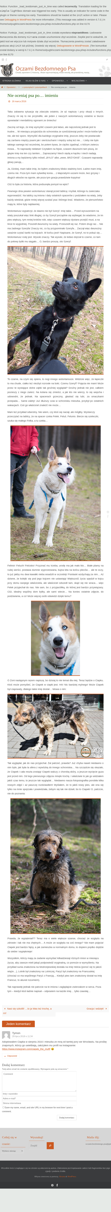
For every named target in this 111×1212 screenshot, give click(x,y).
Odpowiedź (12, 1056)
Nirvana (62, 1177)
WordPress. (72, 1177)
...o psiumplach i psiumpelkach (34, 87)
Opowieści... (12, 87)
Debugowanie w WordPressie (73, 45)
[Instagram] (3, 59)
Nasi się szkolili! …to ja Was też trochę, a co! (27, 1010)
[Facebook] (6, 59)
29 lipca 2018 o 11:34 (22, 1036)
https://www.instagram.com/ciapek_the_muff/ (26, 1049)
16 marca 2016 (19, 101)
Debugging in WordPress (18, 19)
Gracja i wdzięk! (96, 1008)
